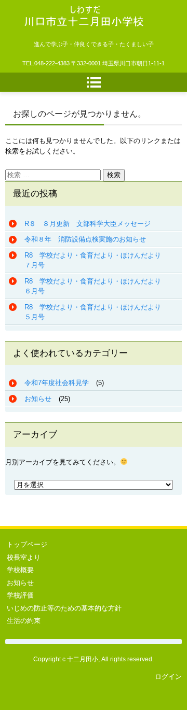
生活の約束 (24, 620)
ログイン (168, 676)
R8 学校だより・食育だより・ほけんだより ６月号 (96, 286)
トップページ (27, 544)
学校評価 (20, 595)
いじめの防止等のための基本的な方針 (64, 608)
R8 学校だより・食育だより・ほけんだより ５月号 (96, 312)
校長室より (24, 557)
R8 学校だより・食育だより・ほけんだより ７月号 (96, 260)
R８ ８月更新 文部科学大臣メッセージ (87, 224)
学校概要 (20, 570)
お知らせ (37, 399)
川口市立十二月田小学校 (74, 41)
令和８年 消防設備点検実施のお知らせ (85, 239)
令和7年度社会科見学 (56, 383)
